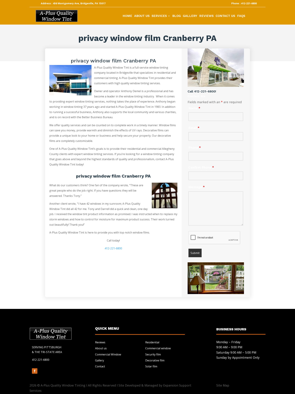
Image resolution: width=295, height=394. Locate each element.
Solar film (151, 366)
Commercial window (158, 348)
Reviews (206, 16)
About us (101, 348)
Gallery (190, 16)
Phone (194, 147)
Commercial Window (108, 354)
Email (193, 128)
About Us (142, 16)
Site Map (222, 385)
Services (159, 16)
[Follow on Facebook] (34, 371)
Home (127, 16)
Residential (152, 342)
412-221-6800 (113, 248)
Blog (176, 16)
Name (194, 108)
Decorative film (154, 360)
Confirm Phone (201, 167)
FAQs (241, 16)
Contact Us (225, 16)
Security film (153, 354)
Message (196, 187)
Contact (100, 366)
